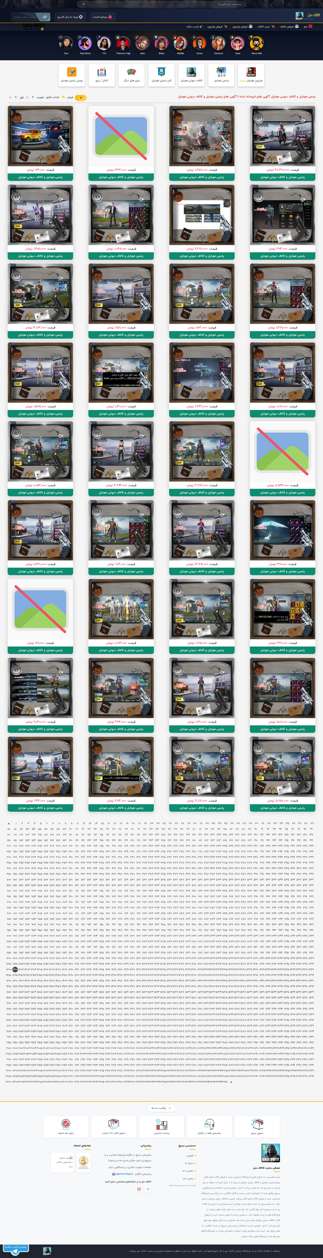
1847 (299, 1026)
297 (299, 851)
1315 (101, 969)
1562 (83, 998)
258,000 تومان (116, 328)
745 (286, 902)
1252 (21, 964)
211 (76, 846)
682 (206, 896)
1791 (262, 1020)
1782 (206, 1020)
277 (175, 851)
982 (206, 930)
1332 (206, 969)
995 (286, 930)
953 (27, 930)
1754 (33, 1020)
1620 (132, 1003)
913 (89, 925)
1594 (280, 998)
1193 (274, 953)
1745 (286, 1014)
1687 (237, 1009)
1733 (212, 1014)
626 (169, 891)
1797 (299, 1020)
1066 (107, 941)
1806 (46, 1026)
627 (175, 891)
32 (207, 823)
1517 (113, 992)
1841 (261, 1026)
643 (274, 891)
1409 (64, 981)
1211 (77, 958)
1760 (70, 1020)
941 (262, 925)
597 (299, 885)
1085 (224, 941)
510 (71, 880)
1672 (144, 1009)
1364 (95, 975)
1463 (89, 986)
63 (89, 829)
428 (181, 868)
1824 (157, 1026)
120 (132, 835)
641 (262, 891)
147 (299, 835)
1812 (83, 1026)
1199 (311, 953)
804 (33, 913)
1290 (255, 964)
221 (138, 846)
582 (206, 885)
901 (15, 925)
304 (33, 857)
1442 (268, 981)
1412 (83, 981)
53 (27, 829)
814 (95, 913)
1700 (9, 1014)
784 (218, 908)
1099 (311, 941)
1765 (101, 1020)
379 (187, 863)
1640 (255, 1003)
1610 (71, 1003)
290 (256, 851)
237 (237, 846)
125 (163, 835)
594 (280, 885)
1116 (108, 947)
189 (249, 840)
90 (255, 829)
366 (107, 863)
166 (107, 840)
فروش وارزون (240, 26)
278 (181, 851)
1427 (175, 981)
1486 (231, 986)
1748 (305, 1014)
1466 (107, 986)
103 (28, 835)
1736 (231, 1014)
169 (126, 840)
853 (27, 919)
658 (58, 896)
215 (102, 846)
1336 (231, 969)
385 (224, 863)
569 (126, 885)
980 (194, 930)
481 (200, 874)
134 (219, 835)
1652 (21, 1009)
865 (101, 919)
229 (188, 846)
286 (231, 851)
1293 (274, 964)
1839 (249, 1026)
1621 (138, 1003)
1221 (138, 958)
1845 (286, 1026)
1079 (187, 941)
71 (138, 829)
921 (138, 925)
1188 (243, 953)
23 (151, 823)
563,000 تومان (197, 328)
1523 (150, 992)
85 (225, 829)
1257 (52, 964)
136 (231, 835)
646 (293, 891)
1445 (286, 981)
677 (175, 896)
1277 (175, 964)
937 (237, 925)
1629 (187, 1003)
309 (64, 857)
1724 (157, 1014)
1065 (101, 941)
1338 (243, 969)
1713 (89, 1014)
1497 (299, 986)
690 (256, 896)
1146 (292, 947)
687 (237, 896)
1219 (126, 958)
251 (15, 851)
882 (206, 919)
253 (27, 851)
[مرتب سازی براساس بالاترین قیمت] (33, 97)
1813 (89, 1026)
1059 (64, 941)
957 (52, 930)
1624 (157, 1003)
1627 (175, 1003)
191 (262, 840)
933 (212, 925)
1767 (113, 1020)
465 (101, 874)
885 (224, 919)
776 (169, 908)
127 (176, 835)
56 (45, 829)
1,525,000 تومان (35, 407)
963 (89, 930)
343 (274, 857)
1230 (194, 958)
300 (9, 857)
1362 (83, 975)
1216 (108, 958)
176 (169, 840)
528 (181, 880)
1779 (187, 1020)
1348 (305, 969)
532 (206, 880)
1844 (280, 1026)
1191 (262, 953)
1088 (243, 941)
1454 (33, 986)
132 (206, 835)
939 (249, 925)
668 (120, 896)
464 (95, 874)
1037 (237, 936)
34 (220, 823)
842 (268, 913)
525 (163, 880)
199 (311, 840)
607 (52, 891)
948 (305, 925)
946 (293, 925)
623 (151, 891)
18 (121, 823)
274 (157, 851)
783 (212, 908)
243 (274, 846)
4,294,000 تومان (116, 485)
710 (71, 902)
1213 (89, 958)
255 (39, 851)
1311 (77, 969)
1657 (52, 1009)
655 (40, 896)
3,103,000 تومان (35, 328)
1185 (224, 953)
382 (206, 863)
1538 (243, 992)
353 (27, 863)
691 (262, 896)
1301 (15, 969)
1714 (95, 1014)
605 (40, 891)
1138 (243, 947)
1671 (138, 1009)
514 (95, 880)
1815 (101, 1026)
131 (200, 835)
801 (15, 913)
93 (274, 829)
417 (114, 868)
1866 (107, 1031)
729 (188, 902)
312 (83, 857)
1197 (299, 953)
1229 (187, 958)
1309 (64, 969)
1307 (52, 969)
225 (163, 846)
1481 (200, 986)
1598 (305, 998)
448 (305, 868)
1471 (138, 986)
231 (200, 846)
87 (237, 829)
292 (268, 851)
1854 (33, 1031)
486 (231, 874)
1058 (58, 941)
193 (274, 840)
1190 (256, 953)
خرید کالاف (264, 26)
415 (101, 868)
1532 (206, 992)
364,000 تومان (277, 249)
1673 (150, 1009)
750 (9, 908)
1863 (89, 1031)
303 (27, 857)
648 (305, 891)
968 (120, 930)
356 (46, 863)
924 (157, 925)
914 (95, 925)
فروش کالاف (287, 26)
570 (132, 885)
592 (268, 885)
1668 (120, 1009)
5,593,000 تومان (278, 485)
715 (101, 902)
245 (286, 846)
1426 (169, 981)
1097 (299, 941)
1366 (107, 975)
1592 (268, 998)
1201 (15, 958)
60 (70, 829)
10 (72, 823)
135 (225, 835)
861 (77, 919)
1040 (255, 936)
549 (311, 880)
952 (21, 930)
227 (175, 846)
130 (194, 835)
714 (95, 902)
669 (126, 896)
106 (46, 835)
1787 (237, 1020)
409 (64, 868)
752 (21, 908)
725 (163, 902)
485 (224, 874)
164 (95, 840)
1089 (249, 941)
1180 (194, 953)
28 (182, 823)
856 (46, 919)
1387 (237, 975)
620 (132, 891)
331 (200, 857)
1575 (163, 998)
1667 (113, 1009)
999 (311, 930)
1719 (126, 1014)
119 (126, 835)
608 (58, 891)
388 (243, 863)
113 (89, 835)
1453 (27, 986)
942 (268, 925)
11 (78, 823)
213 (89, 846)
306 (46, 857)
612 (83, 891)
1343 (274, 969)
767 (114, 908)
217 (114, 846)
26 (170, 823)
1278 (181, 964)
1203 (27, 958)
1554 (33, 998)
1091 (262, 941)
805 (40, 913)
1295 (286, 964)
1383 (212, 975)
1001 (15, 936)
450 (9, 874)
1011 (77, 936)
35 (226, 823)
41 (263, 823)
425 (163, 868)
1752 (21, 1020)
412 (83, 868)
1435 (224, 981)
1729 (187, 1014)
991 (262, 930)
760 (71, 908)
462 (83, 874)
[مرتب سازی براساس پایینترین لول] (10, 97)
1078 (181, 941)
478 (181, 874)
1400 (9, 981)
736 (231, 902)
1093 (274, 941)
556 (46, 885)
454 (33, 874)
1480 (194, 986)
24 (158, 823)
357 (52, 863)
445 (286, 868)
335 (224, 857)
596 (293, 885)
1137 (237, 947)
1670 (132, 1009)
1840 (255, 1026)
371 (138, 863)
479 (188, 874)
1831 (200, 1026)
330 (194, 857)
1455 (39, 986)
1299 (311, 964)
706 (46, 902)
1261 (77, 964)
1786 (231, 1020)
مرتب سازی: (52, 97)
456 (46, 874)
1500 (9, 992)
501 (15, 880)
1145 (286, 947)
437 (237, 868)
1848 (305, 1026)
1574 (157, 998)
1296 (292, 964)
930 (194, 925)
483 (212, 874)
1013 (89, 936)
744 (280, 902)
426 (169, 868)
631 (200, 891)
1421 (138, 981)
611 (77, 891)
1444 (280, 981)
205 (40, 846)
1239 (249, 958)
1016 (108, 936)
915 (101, 925)
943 (274, 925)
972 (144, 930)
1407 (52, 981)
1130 (194, 947)
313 (89, 857)
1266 (107, 964)
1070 (132, 941)
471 (138, 874)
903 (27, 925)
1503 (27, 992)
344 (280, 857)
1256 (46, 964)
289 (249, 851)
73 (151, 829)
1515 (101, 992)
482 (206, 874)
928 (181, 925)
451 (15, 874)
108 (58, 835)
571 (138, 885)
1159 (64, 953)
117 (114, 835)
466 (108, 874)
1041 (262, 936)
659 (64, 896)
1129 (188, 947)
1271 (138, 964)
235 (224, 846)
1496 (292, 986)
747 (299, 902)
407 (52, 868)
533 (212, 880)
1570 (132, 998)
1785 (224, 1020)
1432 (206, 981)
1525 (163, 992)
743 (274, 902)
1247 (299, 958)
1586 (231, 998)
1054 (33, 941)
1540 (255, 992)
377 (175, 863)
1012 (83, 936)
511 (77, 880)
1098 (305, 941)
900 (9, 925)
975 (163, 930)
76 (169, 829)
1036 (231, 936)
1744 (280, 1014)
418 (120, 868)
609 (65, 891)
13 (90, 823)
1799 (311, 1020)
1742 (268, 1014)
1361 (77, 975)
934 (218, 925)
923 (151, 925)
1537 (237, 992)
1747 (299, 1014)
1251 (15, 964)
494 (280, 874)
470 (132, 874)
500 (9, 880)
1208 (58, 958)
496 (293, 874)
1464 (95, 986)
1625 (163, 1003)
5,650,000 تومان (278, 801)
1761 (77, 1020)
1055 (39, 941)
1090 (255, 941)
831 (200, 913)
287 (237, 851)
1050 (9, 941)
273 (150, 851)
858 (58, 919)
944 (280, 925)
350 (9, 863)
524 (157, 880)
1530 (194, 992)
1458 (58, 986)
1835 (224, 1026)
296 (293, 851)
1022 (144, 936)
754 (33, 908)
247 (298, 846)
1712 (83, 1014)
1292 (268, 964)
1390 (255, 975)
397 (298, 863)
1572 (144, 998)
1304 (33, 969)
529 (188, 880)
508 (58, 880)
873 (150, 919)
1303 (27, 969)
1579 (187, 998)
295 (286, 851)
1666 (107, 1009)
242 (268, 846)
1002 (21, 936)
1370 (132, 975)
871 (138, 919)
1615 (101, 1003)
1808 (58, 1026)
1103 (27, 947)
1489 (249, 986)
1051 (15, 941)
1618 (120, 1003)
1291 (262, 964)
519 (126, 880)
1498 (305, 986)
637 (237, 891)
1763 (89, 1020)
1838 (243, 1026)
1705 (39, 1014)
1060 (70, 941)
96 (292, 829)
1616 (108, 1003)
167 (114, 840)
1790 (255, 1020)
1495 (286, 986)
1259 (64, 964)
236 (231, 846)
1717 (113, 1014)
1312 (83, 969)
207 (52, 846)
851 (15, 919)
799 (311, 908)
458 (58, 874)
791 (262, 908)
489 (249, 874)
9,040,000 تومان (35, 722)
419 (126, 868)
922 (145, 925)
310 (71, 857)
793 (274, 908)
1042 (268, 936)
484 (218, 874)
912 (83, 925)
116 (107, 835)
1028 (181, 936)
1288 (243, 964)
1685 (224, 1009)
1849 (311, 1026)
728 (181, 902)
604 (34, 891)
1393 (274, 975)
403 (27, 868)
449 (311, 868)
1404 (33, 981)
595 (286, 885)
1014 (95, 936)
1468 (120, 986)
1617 (114, 1003)
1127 (175, 947)
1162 (83, 953)
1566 (107, 998)
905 (40, 925)
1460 (70, 986)
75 (163, 829)
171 (138, 840)
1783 (212, 1020)
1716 (107, 1014)
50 (8, 829)
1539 (249, 992)
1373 (150, 975)
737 (237, 902)
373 (150, 863)
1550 (9, 998)
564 (95, 885)
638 (243, 891)
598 (305, 885)
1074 (157, 941)
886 (231, 919)
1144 (280, 947)
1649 (311, 1003)
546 (292, 880)
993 (274, 930)
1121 (138, 947)
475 (163, 874)
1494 (280, 986)
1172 (144, 953)
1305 (39, 969)
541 (262, 880)
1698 (305, 1009)
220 (132, 846)
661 (77, 896)
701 (15, 902)
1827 (175, 1026)
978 (181, 930)
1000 (9, 936)
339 (249, 857)
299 (311, 851)
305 (39, 857)
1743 (274, 1014)
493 (274, 874)
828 (181, 913)
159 (64, 840)
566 (108, 885)
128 (182, 835)
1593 (274, 998)
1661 (77, 1009)
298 (305, 851)
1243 (274, 958)
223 (150, 846)
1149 (311, 947)
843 (274, 913)
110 (70, 835)
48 (306, 823)
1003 (27, 936)
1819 (126, 1026)
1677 (175, 1009)
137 (237, 835)
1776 (169, 1020)
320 (132, 857)
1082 (206, 941)
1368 (120, 975)
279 (188, 851)
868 (120, 919)
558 (58, 885)
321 (138, 857)
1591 (262, 998)
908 (58, 925)
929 (188, 925)
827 (175, 913)
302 (21, 857)
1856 (46, 1031)
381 (200, 863)
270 (132, 851)
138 (243, 835)
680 (194, 896)
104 (34, 835)
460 (71, 874)
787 (237, 908)
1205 (39, 958)
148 (305, 835)
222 (144, 846)
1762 (83, 1020)
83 (212, 829)
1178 (181, 953)
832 (206, 913)
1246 (292, 958)
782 (206, 908)
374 (157, 863)
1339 (249, 969)
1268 (120, 964)
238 (243, 846)
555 (39, 885)
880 (194, 919)
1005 (39, 936)
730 (194, 902)
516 (108, 880)
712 (83, 902)
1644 (280, 1003)
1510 (70, 992)
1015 (101, 936)
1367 (113, 975)
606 (46, 891)
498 (305, 874)
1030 (194, 936)
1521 (138, 992)
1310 (70, 969)
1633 (212, 1003)
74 (157, 829)
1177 (175, 953)
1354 (33, 975)
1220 (132, 958)
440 (255, 868)
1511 (77, 992)
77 (175, 829)
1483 (212, 986)
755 (39, 908)
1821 (138, 1026)
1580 (194, 998)
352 (21, 863)
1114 (95, 947)
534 (218, 880)
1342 (268, 969)
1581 (200, 998)
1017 (114, 936)
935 (224, 925)
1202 (21, 958)
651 (15, 896)
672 (144, 896)
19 (127, 823)
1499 (311, 986)
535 (224, 880)
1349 (311, 969)
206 (46, 846)
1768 (120, 1020)
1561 (77, 998)
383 (212, 863)
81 (200, 829)
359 (64, 863)
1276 (169, 964)
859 (64, 919)
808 (58, 913)
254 (33, 851)
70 (132, 829)
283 (212, 851)
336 (231, 857)
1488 (243, 986)
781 (200, 908)
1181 (200, 953)
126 (169, 835)
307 (52, 857)
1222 (144, 958)
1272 (144, 964)
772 (144, 908)
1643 (274, 1003)
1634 (218, 1003)
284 (218, 851)
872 (144, 919)
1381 (200, 975)
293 (274, 851)
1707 (52, 1014)
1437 (237, 981)
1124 (157, 947)
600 (9, 891)
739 (249, 902)
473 (150, 874)
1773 (150, 1020)
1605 (39, 1003)
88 (243, 829)
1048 (305, 936)
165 (101, 840)
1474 (157, 986)
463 (89, 874)
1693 (274, 1009)
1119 (126, 947)
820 (132, 913)
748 (305, 902)
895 (286, 919)
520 (132, 880)
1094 (280, 941)
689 (249, 896)
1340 (255, 969)
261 (77, 851)
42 (269, 823)
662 (83, 896)
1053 (27, 941)
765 (101, 908)
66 (107, 829)
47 (300, 823)
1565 (101, 998)
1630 (194, 1003)
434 (218, 868)
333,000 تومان (116, 170)
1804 (33, 1026)
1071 (138, 941)
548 (305, 880)
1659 (64, 1009)
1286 (231, 964)
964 (95, 930)
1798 (305, 1020)
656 (46, 896)
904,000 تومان (116, 564)
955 (40, 930)
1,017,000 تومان (278, 407)
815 (101, 913)
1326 (169, 969)
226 (169, 846)
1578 (181, 998)
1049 (311, 936)
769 (126, 908)
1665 (101, 1009)
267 (114, 851)
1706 (46, 1014)
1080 (194, 941)
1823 (150, 1026)
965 (101, 930)
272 (144, 851)
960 (71, 930)
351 (15, 863)
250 (9, 851)
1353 (27, 975)
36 (232, 823)
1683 (212, 1009)
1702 (21, 1014)
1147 (298, 947)
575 (163, 885)
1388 (243, 975)
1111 (76, 947)
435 (224, 868)
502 (21, 880)
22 (145, 823)
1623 (150, 1003)
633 (212, 891)
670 (132, 896)
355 (39, 863)
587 (237, 885)
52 (21, 829)
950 (9, 930)
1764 (95, 1020)
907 (52, 925)
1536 (231, 992)
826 (169, 913)
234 (218, 846)
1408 (58, 981)
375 (163, 863)
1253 (27, 964)
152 (21, 840)
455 (39, 874)
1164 (95, 953)
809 (64, 913)
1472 (144, 986)
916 (107, 925)
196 (292, 840)
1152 (21, 953)
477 (175, 874)
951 (15, 930)
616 (107, 891)
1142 (268, 947)
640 (256, 891)
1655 (39, 1009)
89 (249, 829)
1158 (58, 953)
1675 (163, 1009)
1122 (144, 947)
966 (108, 930)
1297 (299, 964)
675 (163, 896)
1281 (200, 964)
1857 (52, 1031)
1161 (77, 953)
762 (83, 908)
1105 (40, 947)
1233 (212, 958)
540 (255, 880)
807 (52, 913)
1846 (292, 1026)
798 (305, 908)
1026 (169, 936)
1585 (224, 998)
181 (200, 840)
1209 (64, 958)
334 (218, 857)
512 (83, 880)
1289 (249, 964)
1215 (101, 958)
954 (33, 930)
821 (139, 913)
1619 (126, 1003)
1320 (132, 969)
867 (114, 919)
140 (256, 835)
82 (206, 829)
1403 (27, 981)
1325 (163, 969)
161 (77, 840)
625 (163, 891)
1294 (280, 964)
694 (280, 896)
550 (9, 885)
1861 (77, 1031)
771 (138, 908)
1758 (58, 1020)
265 (101, 851)
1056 (46, 941)
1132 (206, 947)
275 (163, 851)
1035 (224, 936)
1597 (299, 998)
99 (311, 829)
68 (120, 829)
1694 (280, 1009)
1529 (187, 992)
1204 (33, 958)
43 (275, 823)
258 (58, 851)
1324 (157, 969)
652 (21, 896)
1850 (9, 1031)
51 (15, 829)
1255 (39, 964)
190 (255, 840)
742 (268, 902)
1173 (150, 953)
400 (9, 868)
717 (114, 902)
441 (262, 868)
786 (231, 908)
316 (108, 857)
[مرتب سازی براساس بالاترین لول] (16, 97)
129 (188, 835)
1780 (194, 1020)
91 (262, 829)
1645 (286, 1003)
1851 (15, 1031)
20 (133, 823)
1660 (70, 1009)
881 (200, 919)
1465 (101, 986)
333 (212, 857)
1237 (237, 958)
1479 (187, 986)
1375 (163, 975)
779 (188, 908)
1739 (249, 1014)
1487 (237, 986)
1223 (150, 958)
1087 (237, 941)
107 (52, 835)
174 (157, 840)
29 (188, 823)
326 (169, 857)
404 (33, 868)
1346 (292, 969)
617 (114, 891)
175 (163, 840)
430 (194, 868)
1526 (169, 992)
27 (176, 823)
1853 (27, 1031)
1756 (46, 1020)
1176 (169, 953)
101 (15, 835)
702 (21, 902)
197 (299, 840)
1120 (132, 947)
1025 (163, 936)
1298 (305, 964)
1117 (114, 947)
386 (231, 863)
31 (201, 823)
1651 (15, 1009)
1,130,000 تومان (116, 407)
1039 (249, 936)
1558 (58, 998)
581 (200, 885)
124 (157, 835)
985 (225, 930)
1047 (299, 936)
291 (262, 851)
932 (206, 925)
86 (231, 829)
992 (268, 930)
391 (262, 863)
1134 (218, 947)
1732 (206, 1014)
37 (238, 823)
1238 (243, 958)
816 (108, 913)
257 (52, 851)
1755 (39, 1020)
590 (256, 885)
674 (157, 896)
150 (9, 840)
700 (9, 902)
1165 (101, 953)
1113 (89, 947)
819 (126, 913)
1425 (163, 981)
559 (64, 885)
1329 (187, 969)
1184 (218, 953)
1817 (113, 1026)
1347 (299, 969)
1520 (132, 992)
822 (144, 913)
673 (150, 896)
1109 (64, 947)
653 (27, 896)
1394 (280, 975)
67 (113, 829)
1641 (262, 1003)
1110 (71, 947)
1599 (311, 998)
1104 (33, 947)
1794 (280, 1020)
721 (139, 902)
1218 (120, 958)
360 (70, 863)
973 (150, 930)
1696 (292, 1009)
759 (64, 908)
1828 (181, 1026)
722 (144, 902)
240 (255, 846)
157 (52, 840)
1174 (157, 953)
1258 (58, 964)
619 (126, 891)
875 (163, 919)
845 (286, 913)
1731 (200, 1014)
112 (82, 835)
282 (206, 851)
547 (299, 880)
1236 (231, 958)
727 (175, 902)
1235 (224, 958)
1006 (46, 936)
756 (46, 908)
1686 (231, 1009)
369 (126, 863)
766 (108, 908)
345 (286, 857)
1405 (39, 981)
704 (33, 902)
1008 (58, 936)
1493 (274, 986)
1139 (249, 947)
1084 (218, 941)
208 (58, 846)
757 (52, 908)
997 (299, 930)
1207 (52, 958)
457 (52, 874)
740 (255, 902)
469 (126, 874)
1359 (64, 975)
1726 (169, 1014)
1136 (231, 947)
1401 (15, 981)
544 (280, 880)
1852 (21, 1031)
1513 (89, 992)
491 (262, 874)
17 (115, 823)
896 (293, 919)
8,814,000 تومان (116, 643)
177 (175, 840)
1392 (268, 975)
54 (33, 829)
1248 (305, 958)
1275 (163, 964)
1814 (95, 1026)
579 (188, 885)
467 (114, 874)
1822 (144, 1026)
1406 (46, 981)
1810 (70, 1026)
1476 (169, 986)
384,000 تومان (116, 801)
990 (256, 930)
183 (212, 840)
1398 (305, 975)
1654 (33, 1009)
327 (175, 857)
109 (64, 835)
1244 (280, 958)
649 (311, 891)
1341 (261, 969)
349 (311, 857)
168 (120, 840)
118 (120, 835)
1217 (114, 958)
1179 (188, 953)
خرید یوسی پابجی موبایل (28, 17)
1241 (262, 958)
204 (33, 846)
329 (188, 857)
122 (145, 835)
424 (157, 868)
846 (292, 913)
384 (218, 863)
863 (89, 919)
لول (22, 97)
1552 (21, 998)
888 (243, 919)
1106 (46, 947)
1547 (299, 992)
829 (188, 913)
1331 (200, 969)
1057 (52, 941)
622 (145, 891)
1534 (218, 992)
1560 (70, 998)
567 (114, 885)
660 (71, 896)
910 (70, 925)
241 (262, 846)
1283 (212, 964)
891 (262, 919)
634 (218, 891)
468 (120, 874)
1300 (9, 969)
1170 (132, 953)
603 (27, 891)
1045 (286, 936)
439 (249, 868)
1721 (138, 1014)
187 (237, 840)
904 (34, 925)
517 (114, 880)
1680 (194, 1009)
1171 (139, 953)
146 (293, 835)
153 (27, 840)
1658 (58, 1009)
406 (46, 868)
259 (64, 851)
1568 (120, 998)
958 (58, 930)
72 (144, 829)
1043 (274, 936)
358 (58, 863)
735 (224, 902)
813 (89, 913)
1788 (243, 1020)
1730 (194, 1014)
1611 (77, 1003)
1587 (237, 998)
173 (151, 840)
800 (9, 913)
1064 (95, 941)
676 (169, 896)
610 (70, 891)
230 (194, 846)
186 (231, 840)
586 (231, 885)
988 (243, 930)
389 (249, 863)
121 (138, 835)
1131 (200, 947)
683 (212, 896)
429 (188, 868)
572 (144, 885)
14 (96, 823)
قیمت (40, 97)
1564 (95, 998)
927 (175, 925)
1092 (268, 941)
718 (120, 902)
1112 (83, 947)
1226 (169, 958)
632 (206, 891)
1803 (27, 1026)
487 (237, 874)
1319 (126, 969)
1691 (262, 1009)
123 (151, 835)
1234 (218, 958)
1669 (126, 1009)
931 (200, 925)
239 (249, 846)
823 (150, 913)
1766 (107, 1020)
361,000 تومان (278, 564)
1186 (231, 953)
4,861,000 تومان (197, 801)
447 (299, 868)
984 (218, 930)
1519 (126, 992)
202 (21, 846)
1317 (113, 969)
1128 (181, 947)
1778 (181, 1020)
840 (255, 913)
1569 (126, 998)
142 (268, 835)
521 (139, 880)
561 (77, 885)
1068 (120, 941)
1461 (77, 986)
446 (292, 868)
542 (268, 880)
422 (144, 868)
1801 (15, 1026)
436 (231, 868)
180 (194, 840)
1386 (231, 975)
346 (292, 857)
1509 (64, 992)
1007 (52, 936)
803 (27, 913)
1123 (150, 947)
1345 (286, 969)
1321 (138, 969)
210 (71, 846)
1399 (311, 975)
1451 (15, 986)
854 (33, 919)
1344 (280, 969)
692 (268, 896)
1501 (15, 992)
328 (181, 857)
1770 (132, 1020)
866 (108, 919)
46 (293, 823)
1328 (181, 969)
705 (40, 902)
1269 (126, 964)
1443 (274, 981)
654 (33, 896)
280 (194, 851)
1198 (305, 953)
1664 (95, 1009)
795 (286, 908)
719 (126, 902)
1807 (52, 1026)
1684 (218, 1009)
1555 (39, 998)
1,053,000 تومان (35, 485)
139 (250, 835)
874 (157, 919)
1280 (194, 964)
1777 (175, 1020)
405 (40, 868)
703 (27, 902)
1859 (64, 1031)
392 (268, 863)
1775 (163, 1020)
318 (120, 857)
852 (21, 919)
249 (311, 846)
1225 (163, 958)
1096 (292, 941)
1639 (249, 1003)
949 (311, 925)
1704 (33, 1014)
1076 (169, 941)
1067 (113, 941)
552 (21, 885)
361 (77, 863)
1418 (120, 981)
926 (169, 925)
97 (298, 829)
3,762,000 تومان (197, 485)
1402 (21, 981)
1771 (138, 1020)
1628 (181, 1003)
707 (52, 902)
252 (21, 851)
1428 (181, 981)
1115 (102, 947)
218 (120, 846)
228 (181, 846)
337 (237, 857)
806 (46, 913)
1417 (113, 981)
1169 (126, 953)
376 (169, 863)
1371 (138, 975)
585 (224, 885)
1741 (261, 1014)
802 (21, 913)
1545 (286, 992)
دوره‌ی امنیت (100, 17)
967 (114, 930)
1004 (33, 936)
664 (95, 896)
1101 (15, 947)
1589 (249, 998)
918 (120, 925)
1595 (286, 998)
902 (21, 925)
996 (293, 930)
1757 (52, 1020)
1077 (175, 941)
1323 (150, 969)
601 (15, 891)
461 (77, 874)
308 (58, 857)
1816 (107, 1026)
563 (89, 885)
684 (218, 896)
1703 (27, 1014)
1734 (218, 1014)
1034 (218, 936)
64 (95, 829)
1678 (181, 1009)
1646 (292, 1003)
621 (138, 891)
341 (262, 857)
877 (175, 919)
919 (126, 925)
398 (305, 863)
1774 (157, 1020)
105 (40, 835)
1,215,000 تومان (197, 643)
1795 (286, 1020)
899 (311, 919)
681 (200, 896)
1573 (150, 998)
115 (101, 835)
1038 (243, 936)
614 (95, 891)
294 (280, 851)
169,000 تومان (35, 643)
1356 (46, 975)
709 (64, 902)
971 (138, 930)
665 (101, 896)
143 (274, 835)
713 (89, 902)
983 (212, 930)
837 (237, 913)
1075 (163, 941)
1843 (274, 1026)
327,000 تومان (277, 643)
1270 (132, 964)
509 (64, 880)
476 (169, 874)
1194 (280, 953)
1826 (169, 1026)
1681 (200, 1009)
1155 (39, 953)
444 (280, 868)
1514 (95, 992)
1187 (237, 953)
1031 (200, 936)
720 (132, 902)
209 (64, 846)
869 (126, 919)
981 (200, 930)
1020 (132, 936)
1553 (27, 998)
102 (21, 835)
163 (89, 840)
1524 (157, 992)
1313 (89, 969)
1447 (299, 981)
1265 (101, 964)
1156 (46, 953)
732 (206, 902)
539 (249, 880)
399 (311, 863)
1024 (157, 936)
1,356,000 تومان (197, 170)
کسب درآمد (192, 26)
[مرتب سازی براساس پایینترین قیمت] (27, 97)
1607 (52, 1003)
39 (250, 823)
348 (305, 857)
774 (157, 908)
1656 (46, 1009)
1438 (243, 981)
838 (243, 913)
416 (108, 868)
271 (139, 851)
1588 (243, 998)
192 (268, 840)
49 (312, 823)
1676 (169, 1009)
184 (219, 840)
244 (280, 846)
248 (305, 846)
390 (255, 863)
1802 (21, 1026)
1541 (261, 992)
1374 (157, 975)
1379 (187, 975)
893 (274, 919)
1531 (200, 992)
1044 (280, 936)
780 (194, 908)
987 (237, 930)
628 (181, 891)
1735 (224, 1014)
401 (15, 868)
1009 (64, 936)
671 (138, 896)
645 (286, 891)
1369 (126, 975)
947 (299, 925)
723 (150, 902)
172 (145, 840)
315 (101, 857)
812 (83, 913)
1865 (101, 1031)
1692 (268, 1009)
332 (206, 857)
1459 (64, 986)
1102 (21, 947)
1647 (299, 1003)
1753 (27, 1020)
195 (286, 840)
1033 (212, 936)
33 (213, 823)
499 (311, 874)
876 (169, 919)
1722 (144, 1014)
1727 (175, 1014)
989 (249, 930)
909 (65, 925)
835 (224, 913)
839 (249, 913)
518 (120, 880)
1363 (89, 975)
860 (71, 919)
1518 (120, 992)
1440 (255, 981)
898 (305, 919)
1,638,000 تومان (35, 564)
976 (169, 930)
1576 (169, 998)
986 (231, 930)
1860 (70, 1031)
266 (108, 851)
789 (249, 908)
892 (268, 919)
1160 (71, 953)
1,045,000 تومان (116, 249)
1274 (157, 964)
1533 (212, 992)
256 (46, 851)
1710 (70, 1014)
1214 (95, 958)
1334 (218, 969)
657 (52, 896)
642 (268, 891)
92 (268, 829)
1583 (212, 998)
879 (188, 919)
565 (101, 885)
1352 (21, 975)
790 (256, 908)
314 (95, 857)
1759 (64, 1020)
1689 (249, 1009)
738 (243, 902)
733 (212, 902)
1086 (231, 941)
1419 (126, 981)
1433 (212, 981)
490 (256, 874)
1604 (33, 1003)
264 (95, 851)
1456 (46, 986)
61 (77, 829)
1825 (163, 1026)
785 (224, 908)
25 (164, 823)
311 (77, 857)
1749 (311, 1014)
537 (237, 880)
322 (144, 857)
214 (95, 846)
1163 (89, 953)
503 (27, 880)
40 (256, 823)
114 (95, 835)
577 (175, 885)
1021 (138, 936)
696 (293, 896)
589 (249, 885)
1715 (101, 1014)
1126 (169, 947)
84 (218, 829)
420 (132, 868)
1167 (114, 953)
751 (15, 908)
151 (15, 840)
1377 (175, 975)
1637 (237, 1003)
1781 (200, 1020)
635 (224, 891)
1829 (187, 1026)
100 (9, 835)
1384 (218, 975)
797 (299, 908)
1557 (52, 998)
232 (206, 846)
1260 (70, 964)
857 (52, 919)
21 (139, 823)
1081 (200, 941)
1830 (194, 1026)
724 (157, 902)
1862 (83, 1031)
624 (157, 891)
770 (132, 908)
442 (268, 868)
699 (311, 896)
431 (200, 868)
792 (268, 908)
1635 (224, 1003)
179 (188, 840)
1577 (175, 998)
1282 (206, 964)
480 (194, 874)
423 (150, 868)
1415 (101, 981)
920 (132, 925)
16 (109, 823)
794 (280, 908)
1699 (311, 1009)
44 (281, 823)
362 (83, 863)
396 (292, 863)
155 (40, 840)
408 (58, 868)
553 (27, 885)
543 (274, 880)
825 (163, 913)
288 (243, 851)
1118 (120, 947)
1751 (15, 1020)
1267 (113, 964)
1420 (132, 981)
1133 (212, 947)
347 (299, 857)
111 (77, 835)
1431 (200, 981)
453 (27, 874)
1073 (150, 941)
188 (243, 840)
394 (280, 863)
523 (150, 880)
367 (113, 863)
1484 (218, 986)
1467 (113, 986)
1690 (255, 1009)
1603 (27, 1003)
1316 (107, 969)
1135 (224, 947)
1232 (206, 958)
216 (108, 846)
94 (280, 829)
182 (206, 840)
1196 (293, 953)
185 (225, 840)
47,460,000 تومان (278, 170)
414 (95, 868)
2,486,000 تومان (197, 249)
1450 (9, 986)
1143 (274, 947)
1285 (224, 964)
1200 (9, 958)
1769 (126, 1020)
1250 (9, 964)
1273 (150, 964)
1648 (305, 1003)
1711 (77, 1014)
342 (268, 857)
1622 (144, 1003)
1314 (95, 969)
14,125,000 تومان (197, 564)
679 (188, 896)
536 (231, 880)
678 (181, 896)
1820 (132, 1026)
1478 (181, 986)
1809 (64, 1026)
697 (299, 896)
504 (33, 880)
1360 (70, 975)
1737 (237, 1014)
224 (157, 846)
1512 (83, 992)
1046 (292, 936)
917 (114, 925)
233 (212, 846)
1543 (274, 992)
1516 (107, 992)
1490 (255, 986)
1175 (163, 953)
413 (89, 868)
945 (286, 925)
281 (200, 851)
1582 (206, 998)
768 (120, 908)
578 (181, 885)
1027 (175, 936)
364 (95, 863)
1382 (206, 975)
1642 (268, 1003)
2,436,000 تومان (197, 407)
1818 (120, 1026)
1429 (187, 981)
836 (231, 913)
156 (46, 840)
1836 (231, 1026)
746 (292, 902)
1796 (292, 1020)
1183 (212, 953)
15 (102, 823)
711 (77, 902)
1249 (311, 958)
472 (144, 874)
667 (114, 896)
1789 (249, 1020)
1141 (262, 947)
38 (244, 823)
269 (126, 851)
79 (187, 829)
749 (311, 902)
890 (256, 919)
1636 (231, 1003)
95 (286, 829)
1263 (89, 964)
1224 (157, 958)
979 (188, 930)
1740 (255, 1014)
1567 (113, 998)
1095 (286, 941)
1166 (108, 953)
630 (194, 891)
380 (194, 863)
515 (101, 880)
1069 (126, 941)
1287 (237, 964)
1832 (206, 1026)
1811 (77, 1026)
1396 (292, 975)
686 (231, 896)
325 (163, 857)
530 (194, 880)
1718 (120, 1014)
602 (21, 891)
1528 (181, 992)
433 (212, 868)
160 (70, 840)
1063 (89, 941)
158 (58, 840)
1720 (132, 1014)
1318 (120, 969)
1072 (144, 941)
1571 (138, 998)
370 (132, 863)
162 (83, 840)
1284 (218, 964)
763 (89, 908)
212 (83, 846)
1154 (33, 953)
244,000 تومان (35, 801)
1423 (150, 981)
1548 (305, 992)
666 (108, 896)
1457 (52, 986)
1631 (200, 1003)
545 (286, 880)
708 (58, 902)
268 (120, 851)
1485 (224, 986)
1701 (15, 1014)
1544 (280, 992)
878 (181, 919)
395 (286, 863)
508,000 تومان (277, 722)
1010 (71, 936)
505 (40, 880)
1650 (9, 1009)
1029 (187, 936)
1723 (150, 1014)
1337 (237, 969)
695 (286, 896)
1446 (292, 981)
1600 (9, 1003)
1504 (33, 992)
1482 (206, 986)
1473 (150, 986)
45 (287, 823)
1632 (206, 1003)
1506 (46, 992)
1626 (169, 1003)
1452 (21, 986)
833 (212, 913)
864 (95, 919)
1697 (299, 1009)
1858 (58, 1031)
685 (225, 896)
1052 (21, 941)
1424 (157, 981)
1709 (64, 1014)
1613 (89, 1003)
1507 (52, 992)
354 (33, 863)
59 (64, 829)
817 (114, 913)
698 (305, 896)
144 (280, 835)
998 (305, 930)
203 (27, 846)
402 (21, 868)
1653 (27, 1009)
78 (181, 829)
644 (280, 891)
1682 (206, 1009)
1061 (77, 941)
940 (256, 925)
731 (200, 902)
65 (101, 829)
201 (15, 846)
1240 (255, 958)
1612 (83, 1003)
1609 (64, 1003)
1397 (299, 975)
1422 (144, 981)
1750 (9, 1020)
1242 (268, 958)
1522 (144, 992)
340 (255, 857)
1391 (262, 975)
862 (83, 919)
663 (89, 896)
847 (299, 913)
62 (83, 829)
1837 (237, 1026)
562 (83, 885)
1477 (175, 986)
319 (126, 857)
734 (218, 902)
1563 (89, 998)
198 (305, 840)
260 (71, 851)
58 (58, 829)
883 (212, 919)
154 (34, 840)
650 (9, 896)
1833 (212, 1026)
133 (212, 835)
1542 (268, 992)
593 (274, 885)
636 (231, 891)
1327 (175, 969)
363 (89, 863)
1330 (194, 969)
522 (144, 880)
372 (144, 863)
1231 (200, 958)
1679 (187, 1009)
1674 (157, 1009)
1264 (95, 964)
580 (194, 885)
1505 (39, 992)
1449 (311, 981)
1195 (286, 953)
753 (27, 908)
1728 (181, 1014)
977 (175, 930)
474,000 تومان (116, 722)
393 (274, 863)
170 (132, 840)
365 (101, 863)
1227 (175, 958)
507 (52, 880)
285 (224, 851)
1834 (218, 1026)
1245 (286, 958)
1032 (206, 936)
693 (274, 896)
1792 (268, 1020)
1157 (52, 953)
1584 (218, 998)
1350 (9, 975)
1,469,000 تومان (278, 328)
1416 (107, 981)
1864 (95, 1031)
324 (157, 857)
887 (237, 919)
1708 (58, 1014)
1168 (120, 953)
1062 (83, 941)
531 (200, 880)
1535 (224, 992)
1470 (132, 986)
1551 (15, 998)
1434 (218, 981)
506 (46, 880)
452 (21, 874)
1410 (70, 981)
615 (101, 891)
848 (305, 913)
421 (139, 868)
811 (77, 913)
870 (132, 919)
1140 (255, 947)
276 (169, 851)
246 (292, 846)
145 (286, 835)
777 (175, 908)
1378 (181, 975)
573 (150, 885)
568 (120, 885)
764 (95, 908)
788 (243, 908)
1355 (39, 975)
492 (268, 874)
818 (120, 913)
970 (132, 930)
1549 (311, 992)
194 (280, 840)
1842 (268, 1026)
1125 (163, 947)
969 (126, 930)
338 (243, 857)
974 (157, 930)
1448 (305, 981)
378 (181, 863)
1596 (292, 998)
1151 (15, 953)
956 (46, 930)
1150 (9, 953)
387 (237, 863)
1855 (39, 1031)
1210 (71, 958)
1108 (58, 947)
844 (280, 913)
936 (231, 925)
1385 (224, 975)
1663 (89, 1009)
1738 (243, 1014)
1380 (194, 975)
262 (83, 851)
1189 (249, 953)
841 (262, 913)
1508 (58, 992)
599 (311, 885)
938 (243, 925)
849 (311, 913)
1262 (83, 964)
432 (206, 868)
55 (39, 829)
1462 (83, 986)
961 (77, 930)
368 (120, 863)
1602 (21, 1003)
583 (212, 885)
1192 (268, 953)
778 (181, 908)
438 (243, 868)
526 (169, 880)
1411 (77, 981)
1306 (46, 969)
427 (175, 868)
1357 (52, 975)
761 (77, 908)
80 (194, 829)
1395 (286, 975)
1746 (292, 1014)
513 (89, 880)
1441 (261, 981)
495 (286, 874)
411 (77, 868)
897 (299, 919)
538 (243, 880)
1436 (231, 981)
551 (15, 885)
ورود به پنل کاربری (67, 17)
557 (52, 885)
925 (163, 925)
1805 (39, 1026)
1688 (243, 1009)
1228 (181, 958)
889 (249, 919)
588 (243, 885)
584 (218, 885)
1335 (224, 969)
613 (89, 891)
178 (182, 840)
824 (157, 913)
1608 (58, 1003)
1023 (150, 936)
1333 (212, 969)
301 (15, 857)
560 (71, 885)
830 (194, 913)
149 (311, 835)
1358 (58, 975)
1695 (286, 1009)
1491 (262, 986)
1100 (9, 947)
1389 (249, 975)
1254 (33, 964)
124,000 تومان (36, 170)
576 (169, 885)
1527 (175, 992)
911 (77, 925)
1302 (21, 969)
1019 (126, 936)
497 (299, 874)
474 (157, 874)
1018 (120, 936)
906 (46, 925)
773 (150, 908)
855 (39, 919)
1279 (187, 964)
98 (305, 829)
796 (293, 908)
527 (175, 880)
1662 (83, 1009)
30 (195, 823)
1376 (169, 975)
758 (58, 908)
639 (249, 891)
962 (83, 930)
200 (9, 846)
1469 (126, 986)
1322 (144, 969)
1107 (52, 947)
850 (9, 919)
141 (262, 835)
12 (84, 823)
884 (218, 919)
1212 (83, 958)
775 (163, 908)
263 (89, 851)
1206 (46, 958)
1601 (15, 1003)
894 (280, 919)
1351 (15, 975)
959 (64, 930)
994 (280, 930)
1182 (206, 953)
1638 (243, 1003)
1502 (21, 992)
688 (243, 896)
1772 (144, 1020)
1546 (292, 992)
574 (157, 885)
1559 (64, 998)
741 (262, 902)
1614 (95, 1003)
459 (64, 874)
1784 (218, 1020)
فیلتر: (70, 97)
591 (262, 885)
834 (218, 913)
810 (71, 913)
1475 (163, 986)
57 (52, 829)
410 (71, 868)
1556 (46, 998)
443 (274, 868)
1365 (101, 975)
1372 (144, 975)
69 (126, 829)
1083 (212, 941)
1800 (9, 1026)
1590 (255, 998)
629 (188, 891)
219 (126, 846)
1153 (27, 953)
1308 (58, 969)
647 (299, 891)
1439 (249, 981)
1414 (95, 981)
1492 (268, 986)
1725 (163, 1014)
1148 (305, 947)
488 (243, 874)
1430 (194, 981)
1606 (46, 1003)
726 (169, 902)
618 (120, 891)
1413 (89, 981)
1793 (274, 1020)
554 (33, 885)
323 (150, 857)
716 (108, 902)
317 (114, 857)
